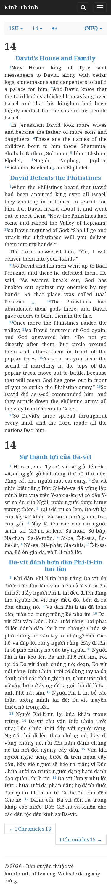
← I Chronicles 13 (30, 828)
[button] (15, 28)
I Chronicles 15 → (81, 839)
